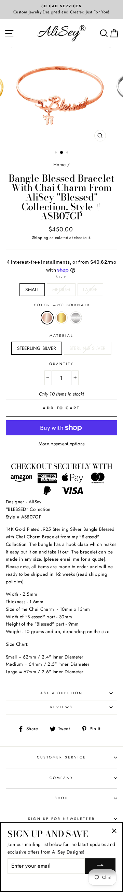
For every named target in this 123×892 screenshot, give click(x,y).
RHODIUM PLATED (76, 318)
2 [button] (62, 153)
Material (61, 335)
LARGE (90, 289)
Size (61, 276)
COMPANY (61, 777)
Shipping (40, 237)
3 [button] (68, 153)
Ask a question (61, 693)
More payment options (62, 443)
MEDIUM (61, 289)
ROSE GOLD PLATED (47, 318)
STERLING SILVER (87, 348)
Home (59, 164)
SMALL (32, 289)
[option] (61, 9)
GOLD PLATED (61, 318)
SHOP (61, 798)
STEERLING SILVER (36, 348)
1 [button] (56, 153)
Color (61, 305)
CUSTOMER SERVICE (61, 757)
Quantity (61, 363)
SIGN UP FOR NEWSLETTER (61, 818)
